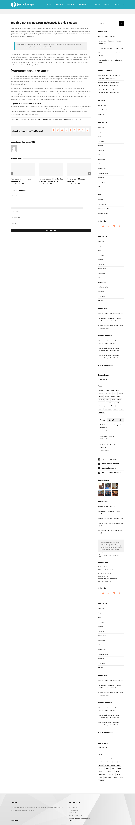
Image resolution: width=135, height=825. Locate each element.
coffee (101, 393)
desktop (121, 393)
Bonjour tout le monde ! (107, 36)
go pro (113, 396)
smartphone (110, 403)
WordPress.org (103, 213)
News (44, 119)
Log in (101, 199)
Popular (103, 420)
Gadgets (102, 150)
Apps (100, 136)
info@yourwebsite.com (109, 579)
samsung (101, 403)
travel (64, 119)
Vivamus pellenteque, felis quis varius (111, 48)
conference (108, 393)
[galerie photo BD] (115, 493)
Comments (104, 209)
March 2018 (103, 105)
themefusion (111, 406)
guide (118, 396)
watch (121, 409)
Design (101, 146)
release (119, 399)
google (107, 396)
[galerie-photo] (108, 493)
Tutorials (102, 182)
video (100, 409)
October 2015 (103, 110)
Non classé (102, 168)
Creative (101, 141)
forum (60, 119)
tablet (117, 403)
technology (102, 406)
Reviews (48, 119)
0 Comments (77, 119)
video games (69, 119)
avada (56, 119)
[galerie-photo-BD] (101, 486)
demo (115, 393)
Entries (102, 204)
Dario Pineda (103, 83)
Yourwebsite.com (107, 581)
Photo (113, 399)
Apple (101, 132)
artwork (101, 390)
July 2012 (102, 114)
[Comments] (120, 420)
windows (101, 412)
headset (101, 399)
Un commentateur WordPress (108, 75)
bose (112, 390)
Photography (103, 173)
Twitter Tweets (102, 379)
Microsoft (102, 159)
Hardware (39, 119)
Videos (101, 187)
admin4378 (15, 119)
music (107, 399)
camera (118, 390)
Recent (111, 420)
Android (101, 127)
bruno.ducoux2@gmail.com (82, 818)
